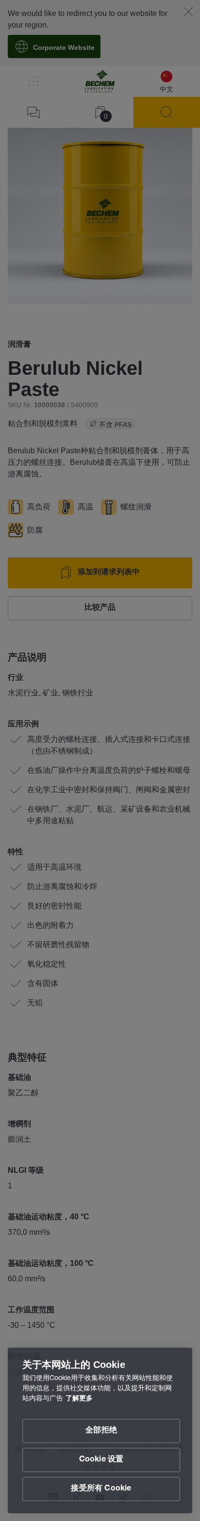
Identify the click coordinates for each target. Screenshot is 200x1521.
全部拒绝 (101, 1431)
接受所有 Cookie (101, 1489)
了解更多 (79, 1399)
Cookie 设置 (101, 1460)
